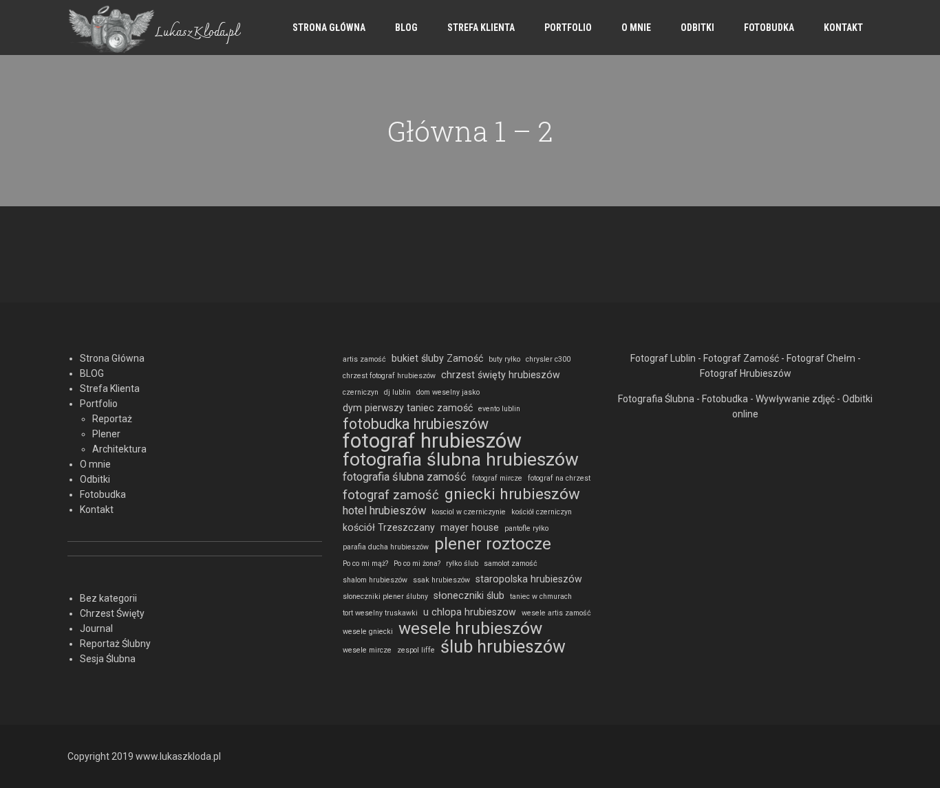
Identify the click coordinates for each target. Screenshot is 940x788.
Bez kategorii (108, 598)
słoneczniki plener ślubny (385, 596)
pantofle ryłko (526, 528)
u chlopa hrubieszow (469, 611)
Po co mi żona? (417, 563)
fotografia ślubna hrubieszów (461, 459)
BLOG (406, 27)
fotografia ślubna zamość (405, 476)
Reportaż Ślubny (115, 643)
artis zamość (364, 359)
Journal (96, 628)
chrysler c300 (548, 359)
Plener (106, 433)
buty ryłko (504, 359)
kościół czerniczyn (541, 511)
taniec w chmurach (541, 596)
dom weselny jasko (448, 392)
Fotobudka (769, 27)
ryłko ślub (462, 563)
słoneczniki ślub (469, 595)
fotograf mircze (497, 478)
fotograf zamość (391, 495)
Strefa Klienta (481, 27)
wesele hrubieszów (470, 628)
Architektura (119, 449)
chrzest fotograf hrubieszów (389, 375)
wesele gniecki (368, 631)
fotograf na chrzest (559, 478)
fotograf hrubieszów (432, 440)
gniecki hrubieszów (512, 493)
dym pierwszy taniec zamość (408, 407)
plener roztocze (492, 543)
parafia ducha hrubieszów (386, 547)
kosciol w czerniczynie (468, 511)
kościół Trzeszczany (389, 527)
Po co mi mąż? (365, 563)
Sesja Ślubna (108, 658)
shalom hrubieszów (375, 580)
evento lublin (499, 408)
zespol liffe (416, 650)
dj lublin (397, 392)
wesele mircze (367, 650)
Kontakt (843, 27)
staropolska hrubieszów (529, 578)
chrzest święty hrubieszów (500, 374)
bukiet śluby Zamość (437, 358)
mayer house (469, 527)
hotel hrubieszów (384, 510)
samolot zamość (510, 563)
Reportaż (112, 418)
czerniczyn (360, 392)
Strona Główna (328, 27)
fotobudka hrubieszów (416, 424)
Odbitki (697, 27)
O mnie (636, 27)
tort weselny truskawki (380, 613)
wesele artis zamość (556, 613)
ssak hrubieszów (441, 580)
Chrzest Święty (112, 613)
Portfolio (568, 27)
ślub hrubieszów (503, 647)
